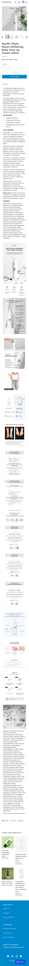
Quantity (4, 64)
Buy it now (14, 76)
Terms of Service (8, 917)
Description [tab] (5, 84)
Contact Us (6, 913)
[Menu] (26, 2)
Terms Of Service (8, 937)
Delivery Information (9, 928)
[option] (7, 36)
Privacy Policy (7, 933)
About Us (6, 908)
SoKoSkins (6, 2)
